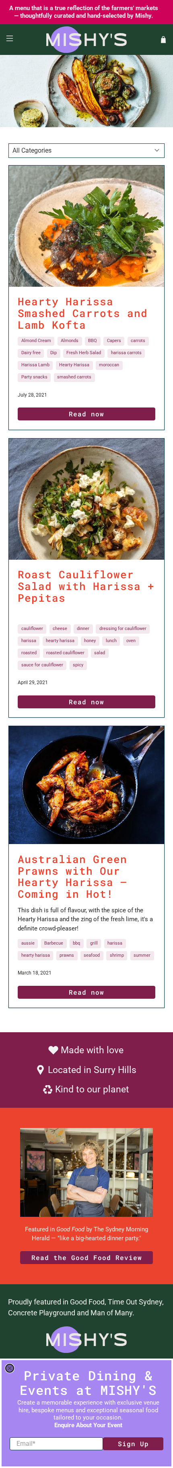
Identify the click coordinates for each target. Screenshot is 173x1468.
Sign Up (133, 1443)
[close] (10, 1368)
